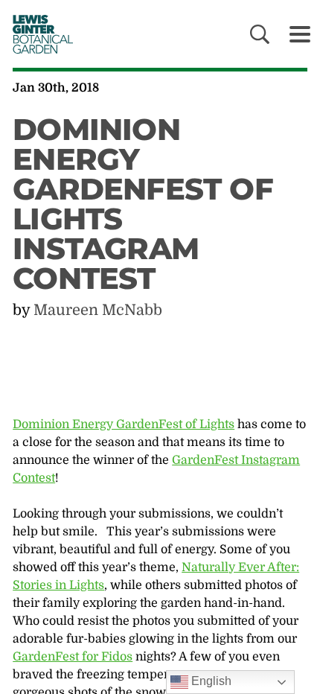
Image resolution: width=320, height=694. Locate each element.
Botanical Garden (38, 34)
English (209, 681)
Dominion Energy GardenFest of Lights (123, 424)
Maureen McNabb (97, 310)
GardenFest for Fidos (72, 656)
